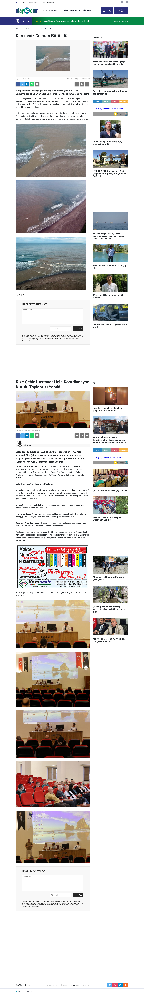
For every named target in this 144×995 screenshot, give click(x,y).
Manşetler (24, 2)
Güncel (73, 10)
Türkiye (64, 10)
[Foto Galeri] (127, 2)
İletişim (65, 985)
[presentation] (23, 21)
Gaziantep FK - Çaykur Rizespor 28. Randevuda (60, 21)
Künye (58, 985)
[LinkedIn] (27, 84)
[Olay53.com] (27, 10)
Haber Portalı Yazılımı (26, 992)
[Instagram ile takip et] (115, 985)
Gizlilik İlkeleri (75, 985)
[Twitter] (22, 84)
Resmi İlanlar (86, 10)
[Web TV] (122, 2)
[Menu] (104, 11)
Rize (45, 10)
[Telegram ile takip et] (120, 985)
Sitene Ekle (50, 2)
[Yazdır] (37, 84)
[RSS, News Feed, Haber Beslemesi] (125, 985)
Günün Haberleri (34, 2)
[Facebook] (18, 84)
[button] (77, 84)
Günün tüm (121, 21)
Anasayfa (21, 29)
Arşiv (43, 2)
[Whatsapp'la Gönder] (32, 84)
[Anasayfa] (17, 2)
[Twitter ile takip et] (109, 985)
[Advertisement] (9, 56)
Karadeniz (54, 10)
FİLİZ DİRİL (28, 445)
